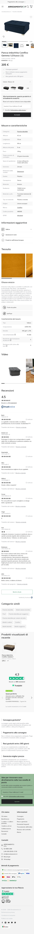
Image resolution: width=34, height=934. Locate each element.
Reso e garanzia (22, 821)
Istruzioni (20, 215)
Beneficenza (5, 819)
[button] (17, 2)
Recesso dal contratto (24, 829)
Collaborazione (6, 828)
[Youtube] (9, 922)
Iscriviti (17, 801)
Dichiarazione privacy (8, 912)
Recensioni (4, 831)
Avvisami (17, 115)
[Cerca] (28, 7)
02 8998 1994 (8, 849)
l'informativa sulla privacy (18, 110)
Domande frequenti (23, 824)
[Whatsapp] (15, 922)
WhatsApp (7, 859)
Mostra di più (17, 592)
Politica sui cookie (6, 918)
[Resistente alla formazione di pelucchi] (10, 340)
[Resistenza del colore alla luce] (6, 346)
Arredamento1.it (6, 11)
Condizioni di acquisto (8, 915)
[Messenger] (12, 922)
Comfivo (19, 207)
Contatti (3, 834)
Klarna (19, 832)
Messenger (7, 857)
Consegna (20, 816)
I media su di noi (6, 826)
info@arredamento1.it (10, 854)
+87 (8, 660)
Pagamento (20, 819)
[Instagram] (6, 922)
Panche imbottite (17, 11)
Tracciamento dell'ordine (24, 827)
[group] (17, 695)
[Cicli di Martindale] (15, 334)
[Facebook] (3, 922)
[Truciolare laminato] (30, 194)
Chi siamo (4, 816)
